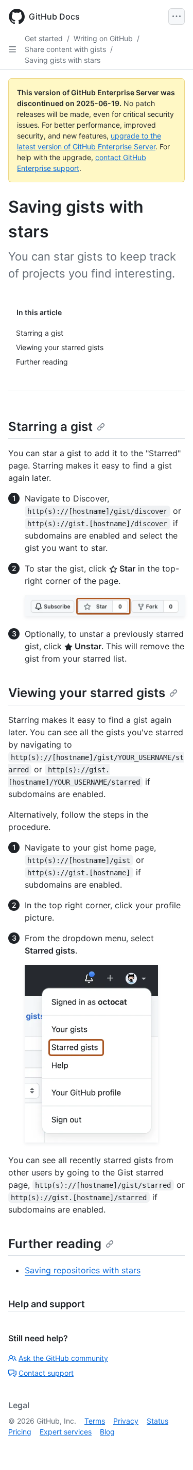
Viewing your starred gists (86, 692)
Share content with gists (65, 49)
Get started (44, 38)
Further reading (54, 1243)
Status (157, 1420)
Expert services (66, 1431)
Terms (94, 1420)
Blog (107, 1431)
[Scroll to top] (170, 1447)
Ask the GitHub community (63, 1358)
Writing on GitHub (103, 38)
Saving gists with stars (62, 60)
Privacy (125, 1420)
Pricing (19, 1431)
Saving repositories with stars (83, 1270)
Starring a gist (50, 426)
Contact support (46, 1373)
